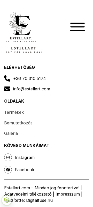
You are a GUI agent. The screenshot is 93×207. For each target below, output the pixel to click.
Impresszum (68, 194)
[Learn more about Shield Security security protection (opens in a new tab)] (7, 200)
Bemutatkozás (18, 122)
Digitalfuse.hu (39, 200)
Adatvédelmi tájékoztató (28, 194)
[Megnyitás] (81, 27)
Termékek (14, 112)
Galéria (11, 133)
